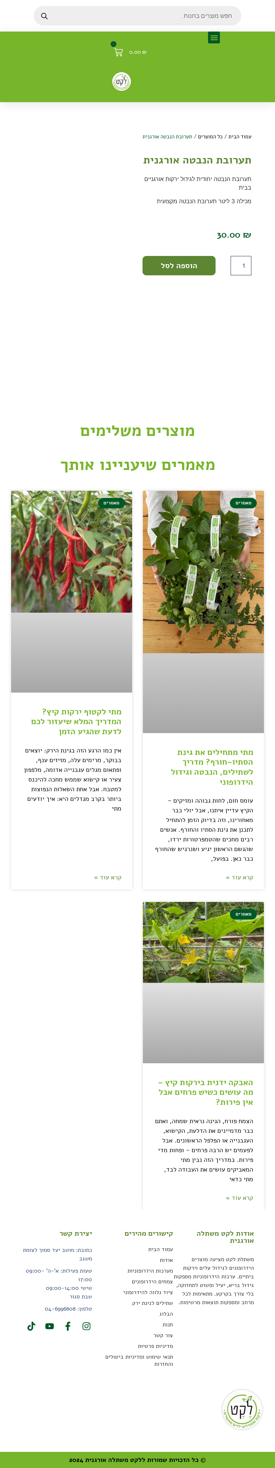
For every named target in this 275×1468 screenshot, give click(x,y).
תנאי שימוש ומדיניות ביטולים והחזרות (139, 1360)
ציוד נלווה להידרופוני (148, 1292)
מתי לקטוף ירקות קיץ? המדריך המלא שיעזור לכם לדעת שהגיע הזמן (76, 721)
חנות (168, 1324)
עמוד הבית (239, 136)
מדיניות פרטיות (155, 1346)
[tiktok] (30, 1326)
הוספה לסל (179, 265)
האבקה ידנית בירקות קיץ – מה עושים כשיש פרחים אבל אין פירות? (205, 1092)
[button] (214, 37)
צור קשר (163, 1335)
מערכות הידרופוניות (150, 1270)
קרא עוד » (239, 877)
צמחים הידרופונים (152, 1281)
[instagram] (85, 1326)
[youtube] (48, 1326)
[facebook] (67, 1326)
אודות (166, 1260)
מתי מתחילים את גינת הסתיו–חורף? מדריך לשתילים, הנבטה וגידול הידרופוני (212, 767)
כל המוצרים (210, 136)
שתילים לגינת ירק (152, 1303)
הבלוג (166, 1313)
